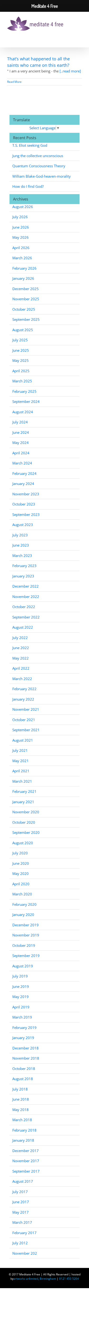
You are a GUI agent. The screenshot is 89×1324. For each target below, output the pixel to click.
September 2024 (26, 401)
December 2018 (25, 1048)
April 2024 (20, 453)
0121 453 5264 (69, 1279)
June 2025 (20, 350)
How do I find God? (28, 186)
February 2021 (24, 791)
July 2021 (20, 750)
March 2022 (22, 678)
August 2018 (22, 1078)
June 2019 (20, 986)
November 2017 (25, 1160)
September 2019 (26, 955)
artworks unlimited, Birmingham (35, 1279)
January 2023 (23, 576)
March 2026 (22, 257)
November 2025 (25, 299)
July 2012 (20, 1242)
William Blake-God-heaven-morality (41, 176)
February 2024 (24, 473)
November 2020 (25, 812)
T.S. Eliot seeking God (29, 145)
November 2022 (25, 596)
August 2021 (22, 740)
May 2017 (20, 1212)
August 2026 (22, 206)
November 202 (24, 1253)
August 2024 (22, 411)
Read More (14, 82)
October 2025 (23, 309)
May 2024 (20, 442)
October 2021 (23, 719)
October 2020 (23, 822)
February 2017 (24, 1232)
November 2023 (25, 494)
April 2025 (20, 370)
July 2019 (20, 976)
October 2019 (23, 945)
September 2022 (26, 617)
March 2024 (22, 463)
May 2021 (20, 760)
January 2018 (23, 1140)
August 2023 (22, 524)
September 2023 (26, 514)
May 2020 (20, 873)
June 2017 (20, 1201)
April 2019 (20, 1007)
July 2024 (20, 422)
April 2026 (20, 247)
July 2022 (20, 637)
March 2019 (22, 1017)
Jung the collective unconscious (37, 155)
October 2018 (23, 1068)
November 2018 (25, 1058)
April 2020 (20, 883)
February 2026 (24, 268)
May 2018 (20, 1109)
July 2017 (20, 1191)
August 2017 (22, 1181)
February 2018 (24, 1130)
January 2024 (23, 483)
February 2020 (24, 904)
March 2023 (22, 555)
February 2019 (24, 1027)
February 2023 (24, 565)
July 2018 (20, 1089)
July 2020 (20, 853)
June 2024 (20, 432)
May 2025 (20, 360)
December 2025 (25, 288)
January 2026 (23, 278)
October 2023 (23, 504)
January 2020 (23, 914)
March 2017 (22, 1222)
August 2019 (22, 966)
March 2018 (22, 1119)
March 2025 (22, 381)
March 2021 (22, 781)
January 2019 (23, 1037)
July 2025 (20, 340)
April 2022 (20, 668)
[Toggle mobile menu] (77, 23)
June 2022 (20, 647)
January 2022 (23, 699)
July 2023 (20, 535)
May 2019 (20, 996)
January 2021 (23, 801)
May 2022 (20, 658)
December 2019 (25, 925)
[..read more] (70, 71)
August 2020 (22, 842)
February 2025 (24, 391)
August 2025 (22, 329)
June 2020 (20, 863)
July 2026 (20, 216)
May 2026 (20, 237)
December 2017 (25, 1150)
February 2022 (24, 688)
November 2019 (25, 935)
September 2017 (26, 1171)
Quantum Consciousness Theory (38, 165)
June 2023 (20, 545)
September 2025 (26, 319)
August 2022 (22, 627)
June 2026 (20, 227)
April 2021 (20, 771)
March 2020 (22, 894)
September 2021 (26, 729)
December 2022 (25, 586)
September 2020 (26, 832)
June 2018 (20, 1099)
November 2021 (25, 709)
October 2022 (23, 606)
